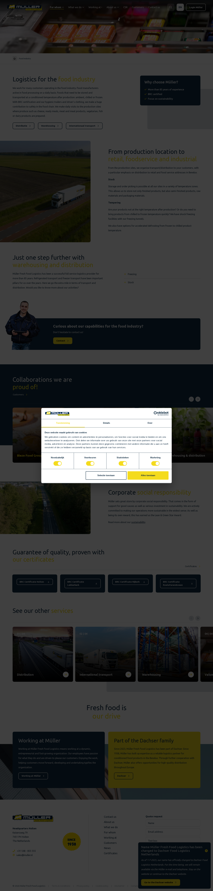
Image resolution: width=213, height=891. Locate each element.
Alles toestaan (148, 475)
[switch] (90, 463)
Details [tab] (106, 423)
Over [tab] (150, 423)
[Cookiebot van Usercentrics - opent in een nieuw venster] (156, 413)
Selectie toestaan (106, 475)
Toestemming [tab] (63, 423)
